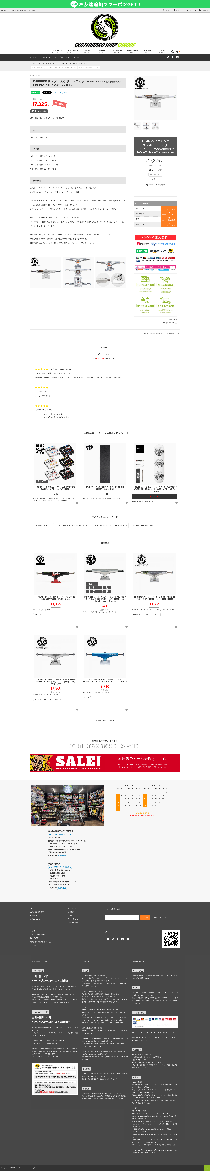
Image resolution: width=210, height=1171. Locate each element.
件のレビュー (61, 93)
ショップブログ (58, 57)
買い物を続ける (171, 333)
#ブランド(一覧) (38, 67)
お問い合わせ (46, 57)
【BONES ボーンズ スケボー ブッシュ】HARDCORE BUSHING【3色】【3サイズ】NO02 (55, 488)
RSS (32, 938)
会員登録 (204, 10)
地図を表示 (62, 855)
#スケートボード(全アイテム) (89, 67)
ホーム (167, 10)
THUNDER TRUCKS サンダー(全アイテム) (110, 526)
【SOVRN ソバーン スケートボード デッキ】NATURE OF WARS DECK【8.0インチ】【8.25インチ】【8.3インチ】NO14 (155, 489)
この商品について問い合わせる (151, 333)
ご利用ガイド (34, 57)
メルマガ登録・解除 (72, 57)
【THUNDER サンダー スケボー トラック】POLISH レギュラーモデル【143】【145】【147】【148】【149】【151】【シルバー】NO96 (105, 599)
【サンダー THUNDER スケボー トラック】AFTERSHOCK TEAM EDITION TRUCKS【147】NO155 (105, 680)
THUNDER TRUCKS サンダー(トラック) (73, 63)
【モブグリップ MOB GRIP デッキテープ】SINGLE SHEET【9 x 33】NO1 (104, 488)
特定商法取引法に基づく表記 (41, 942)
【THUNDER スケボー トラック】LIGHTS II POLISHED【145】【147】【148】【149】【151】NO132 (154, 598)
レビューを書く (105, 356)
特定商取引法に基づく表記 (168, 323)
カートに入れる (169, 209)
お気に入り (156, 175)
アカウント (179, 10)
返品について (172, 320)
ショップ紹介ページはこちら (60, 834)
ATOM (37, 938)
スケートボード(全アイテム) (143, 526)
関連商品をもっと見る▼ (105, 720)
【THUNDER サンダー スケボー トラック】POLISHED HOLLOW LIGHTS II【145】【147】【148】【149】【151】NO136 (55, 681)
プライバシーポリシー (38, 945)
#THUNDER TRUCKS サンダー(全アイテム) (62, 67)
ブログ (32, 931)
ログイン (191, 10)
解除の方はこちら (161, 917)
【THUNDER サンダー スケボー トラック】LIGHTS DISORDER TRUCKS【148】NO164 (55, 598)
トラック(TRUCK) (48, 63)
